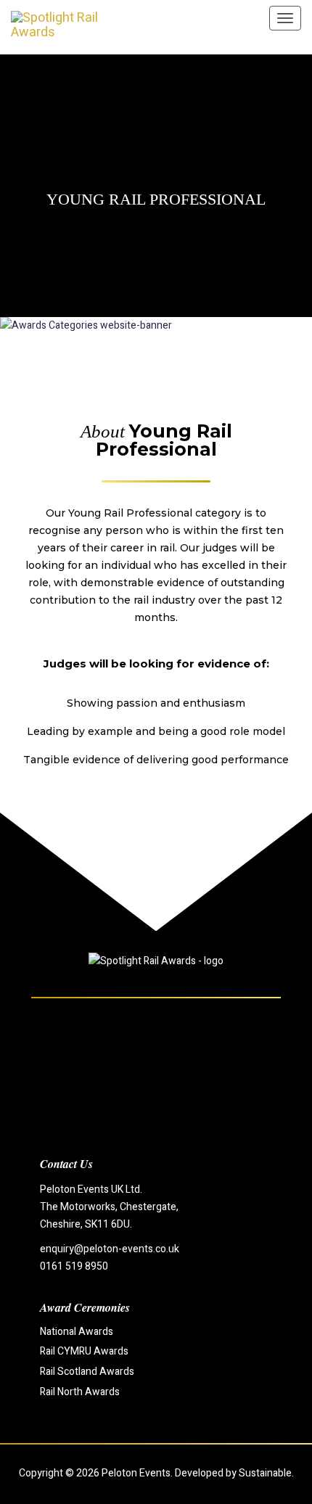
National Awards (76, 1331)
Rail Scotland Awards (87, 1371)
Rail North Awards (80, 1392)
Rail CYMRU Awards (84, 1351)
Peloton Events (136, 1473)
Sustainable (265, 1473)
